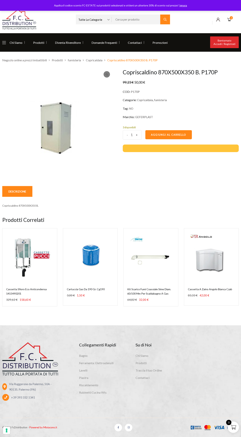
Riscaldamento (88, 385)
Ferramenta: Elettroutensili (96, 363)
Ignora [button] (183, 5)
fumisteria (160, 100)
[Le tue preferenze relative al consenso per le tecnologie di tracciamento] (6, 430)
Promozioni (160, 42)
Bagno (83, 355)
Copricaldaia (145, 100)
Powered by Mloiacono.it (43, 427)
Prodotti (38, 42)
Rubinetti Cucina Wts (93, 392)
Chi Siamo (16, 42)
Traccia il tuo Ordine (149, 370)
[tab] (17, 191)
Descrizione (17, 191)
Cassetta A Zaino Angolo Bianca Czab (210, 289)
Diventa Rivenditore (68, 42)
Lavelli (83, 370)
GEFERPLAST (144, 117)
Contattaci (135, 42)
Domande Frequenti (104, 42)
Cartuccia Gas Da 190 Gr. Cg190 (86, 289)
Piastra (83, 377)
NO (131, 108)
